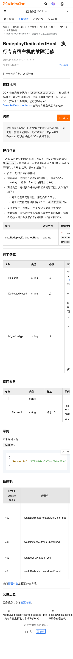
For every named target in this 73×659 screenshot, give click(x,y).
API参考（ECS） (48, 26)
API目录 (64, 26)
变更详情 (26, 602)
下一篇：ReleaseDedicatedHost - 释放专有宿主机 (59, 614)
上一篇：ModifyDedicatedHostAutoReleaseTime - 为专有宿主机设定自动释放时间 (25, 614)
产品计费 (38, 19)
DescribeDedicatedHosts (17, 105)
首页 (5, 26)
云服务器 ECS (17, 26)
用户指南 (9, 19)
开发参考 (24, 19)
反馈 (42, 631)
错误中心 (13, 583)
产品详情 (63, 64)
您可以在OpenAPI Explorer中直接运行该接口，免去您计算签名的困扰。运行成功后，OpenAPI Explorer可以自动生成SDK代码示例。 (35, 132)
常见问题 (53, 19)
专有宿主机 (11, 30)
